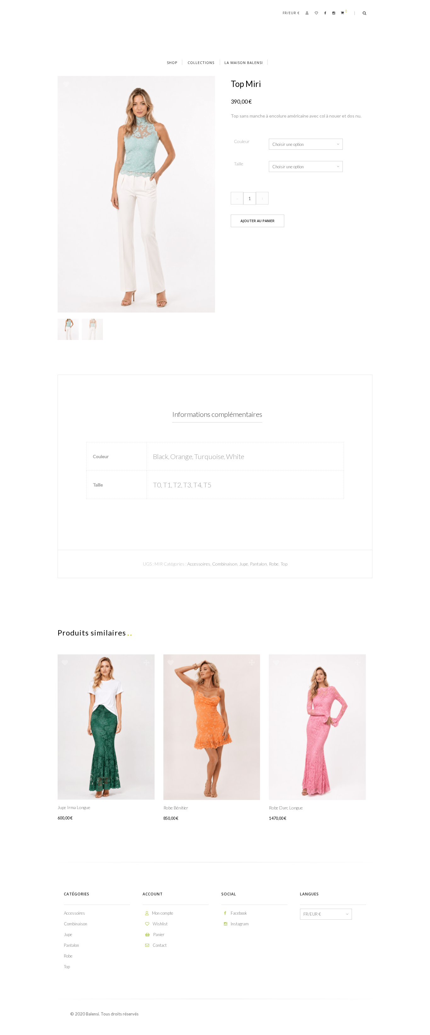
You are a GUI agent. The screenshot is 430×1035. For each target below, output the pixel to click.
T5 (207, 484)
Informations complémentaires (217, 414)
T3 (187, 484)
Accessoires (198, 563)
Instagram (239, 923)
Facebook (238, 913)
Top (283, 563)
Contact (159, 945)
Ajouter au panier (257, 220)
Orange (181, 456)
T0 (157, 484)
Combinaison (224, 563)
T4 (197, 484)
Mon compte (162, 913)
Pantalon (258, 563)
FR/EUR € (291, 13)
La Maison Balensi (243, 62)
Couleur (242, 141)
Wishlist (159, 923)
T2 (177, 484)
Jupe (243, 563)
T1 (167, 484)
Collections (201, 62)
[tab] (217, 414)
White (235, 456)
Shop (172, 62)
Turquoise (209, 456)
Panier (158, 934)
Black (160, 456)
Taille (238, 163)
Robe (274, 563)
